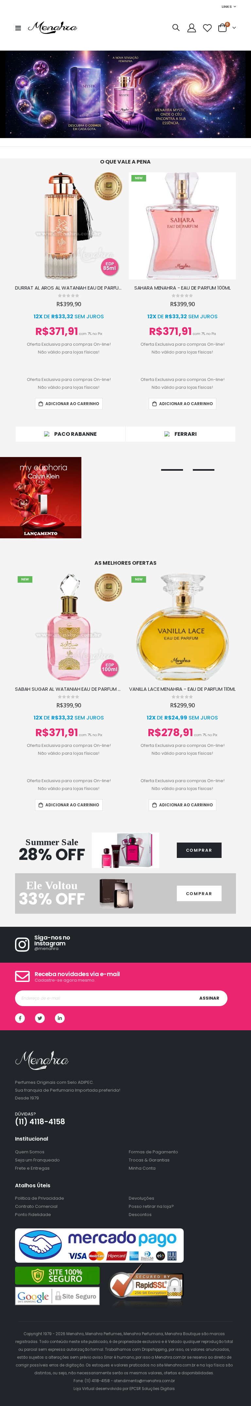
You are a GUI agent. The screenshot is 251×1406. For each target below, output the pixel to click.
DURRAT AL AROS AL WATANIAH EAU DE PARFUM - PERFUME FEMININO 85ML (68, 288)
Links (227, 6)
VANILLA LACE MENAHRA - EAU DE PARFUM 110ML (182, 689)
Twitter (40, 1018)
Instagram (60, 1018)
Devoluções (141, 1198)
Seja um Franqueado (37, 1160)
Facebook (20, 1018)
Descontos (140, 1214)
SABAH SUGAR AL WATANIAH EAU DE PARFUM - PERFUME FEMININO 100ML (68, 689)
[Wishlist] (207, 28)
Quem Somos (29, 1152)
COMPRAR (199, 850)
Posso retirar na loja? (151, 1206)
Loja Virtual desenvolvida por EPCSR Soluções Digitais (124, 1388)
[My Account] (191, 28)
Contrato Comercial (36, 1206)
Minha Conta (142, 1168)
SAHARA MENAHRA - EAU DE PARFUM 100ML (182, 288)
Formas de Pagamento (153, 1152)
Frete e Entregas (32, 1168)
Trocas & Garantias (149, 1160)
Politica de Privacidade (39, 1198)
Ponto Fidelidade (33, 1214)
